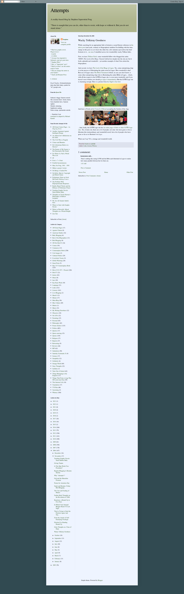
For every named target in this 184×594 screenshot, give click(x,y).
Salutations (55, 351)
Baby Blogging (56, 235)
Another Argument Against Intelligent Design (60, 132)
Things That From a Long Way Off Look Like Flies (61, 379)
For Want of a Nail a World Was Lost (60, 154)
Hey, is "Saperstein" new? (59, 64)
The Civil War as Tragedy (60, 140)
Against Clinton (57, 230)
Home (106, 172)
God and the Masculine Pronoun (61, 479)
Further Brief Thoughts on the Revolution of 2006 (62, 496)
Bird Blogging (56, 240)
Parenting (55, 318)
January (57, 561)
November (58, 456)
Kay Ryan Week (57, 283)
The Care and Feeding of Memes (61, 491)
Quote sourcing (57, 333)
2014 (54, 427)
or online (54, 56)
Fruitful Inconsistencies (59, 163)
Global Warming (57, 261)
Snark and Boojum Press (58, 75)
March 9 (54, 295)
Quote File (58, 92)
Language (55, 285)
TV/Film (55, 387)
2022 (54, 404)
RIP (53, 348)
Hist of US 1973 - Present (60, 270)
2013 (54, 430)
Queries (54, 331)
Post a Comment (86, 168)
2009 (54, 442)
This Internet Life (57, 382)
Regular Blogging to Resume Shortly (63, 472)
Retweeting (55, 343)
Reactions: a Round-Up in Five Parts (62, 501)
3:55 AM (83, 164)
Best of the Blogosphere (59, 238)
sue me (90, 52)
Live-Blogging (56, 293)
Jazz (53, 280)
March (57, 556)
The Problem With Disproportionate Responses (60, 183)
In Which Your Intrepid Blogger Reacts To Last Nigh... (62, 506)
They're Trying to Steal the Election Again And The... (62, 513)
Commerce (55, 248)
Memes (54, 298)
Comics (54, 245)
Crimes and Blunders (58, 142)
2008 (54, 445)
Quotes (54, 336)
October (57, 535)
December (58, 453)
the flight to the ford (113, 82)
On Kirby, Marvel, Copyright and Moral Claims (61, 174)
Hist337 (54, 272)
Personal (55, 321)
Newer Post (82, 172)
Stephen (65, 39)
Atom (64, 219)
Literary (89, 146)
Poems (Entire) (57, 326)
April (56, 553)
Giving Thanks (58, 463)
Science (54, 356)
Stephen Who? (56, 62)
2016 (54, 422)
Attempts (59, 10)
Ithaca (54, 278)
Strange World (56, 364)
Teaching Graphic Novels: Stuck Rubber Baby (60, 191)
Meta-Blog (55, 300)
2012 (54, 433)
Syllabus (55, 369)
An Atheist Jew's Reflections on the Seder (61, 136)
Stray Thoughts (57, 366)
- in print (53, 54)
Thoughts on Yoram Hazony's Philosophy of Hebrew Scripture (61, 196)
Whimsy (94, 146)
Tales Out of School (58, 371)
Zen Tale (55, 214)
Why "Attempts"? (59, 475)
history (54, 275)
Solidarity (55, 361)
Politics (54, 328)
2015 (54, 424)
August (57, 541)
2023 (54, 401)
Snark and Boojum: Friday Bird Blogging (62, 487)
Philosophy (55, 323)
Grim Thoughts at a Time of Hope (62, 528)
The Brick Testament (101, 72)
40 (53, 158)
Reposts (54, 341)
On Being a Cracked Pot (59, 171)
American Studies (57, 233)
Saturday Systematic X (59, 353)
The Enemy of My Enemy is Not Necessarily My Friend (61, 150)
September (58, 538)
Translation (55, 385)
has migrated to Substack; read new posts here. (59, 59)
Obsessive (55, 313)
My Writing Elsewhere (59, 310)
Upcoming (55, 390)
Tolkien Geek (92, 56)
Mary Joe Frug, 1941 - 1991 (60, 165)
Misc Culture (56, 303)
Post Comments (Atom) (93, 176)
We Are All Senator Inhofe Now (60, 202)
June (56, 547)
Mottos (54, 305)
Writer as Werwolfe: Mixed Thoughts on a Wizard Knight (61, 210)
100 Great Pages (57, 228)
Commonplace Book (58, 250)
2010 (54, 439)
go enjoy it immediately (108, 79)
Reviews (54, 346)
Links (85, 146)
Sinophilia (55, 358)
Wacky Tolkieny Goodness (62, 532)
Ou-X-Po (55, 315)
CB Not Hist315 (57, 243)
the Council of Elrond (99, 109)
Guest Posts (55, 263)
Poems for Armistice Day (61, 483)
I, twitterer (53, 79)
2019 (54, 413)
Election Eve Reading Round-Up (60, 523)
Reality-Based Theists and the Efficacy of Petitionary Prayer (61, 187)
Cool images (56, 253)
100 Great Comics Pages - (61, 128)
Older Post (130, 172)
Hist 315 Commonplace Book (61, 266)
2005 (54, 565)
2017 (54, 419)
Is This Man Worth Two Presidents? (61, 467)
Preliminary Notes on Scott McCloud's (60, 178)
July (56, 544)
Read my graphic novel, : (58, 51)
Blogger (100, 580)
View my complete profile (66, 43)
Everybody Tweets (58, 258)
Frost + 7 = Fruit (57, 160)
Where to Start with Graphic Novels (61, 206)
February (57, 559)
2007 (54, 448)
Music (54, 308)
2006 (54, 450)
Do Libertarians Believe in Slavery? (60, 146)
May (56, 550)
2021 (54, 407)
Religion (55, 338)
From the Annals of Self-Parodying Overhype (61, 518)
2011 (54, 436)
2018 (54, 416)
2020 (54, 410)
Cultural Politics (57, 256)
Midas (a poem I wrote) (59, 168)
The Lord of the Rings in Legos (103, 68)
